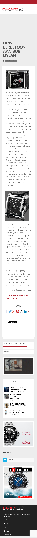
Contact (6, 531)
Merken (6, 520)
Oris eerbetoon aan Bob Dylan (17, 297)
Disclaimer (7, 535)
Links (5, 527)
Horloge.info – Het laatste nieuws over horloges (17, 515)
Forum (6, 524)
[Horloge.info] (16, 9)
